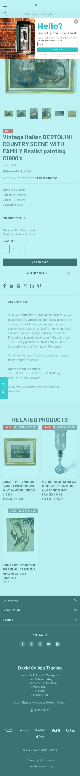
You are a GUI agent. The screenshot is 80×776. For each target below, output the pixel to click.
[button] (76, 21)
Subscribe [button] (57, 49)
